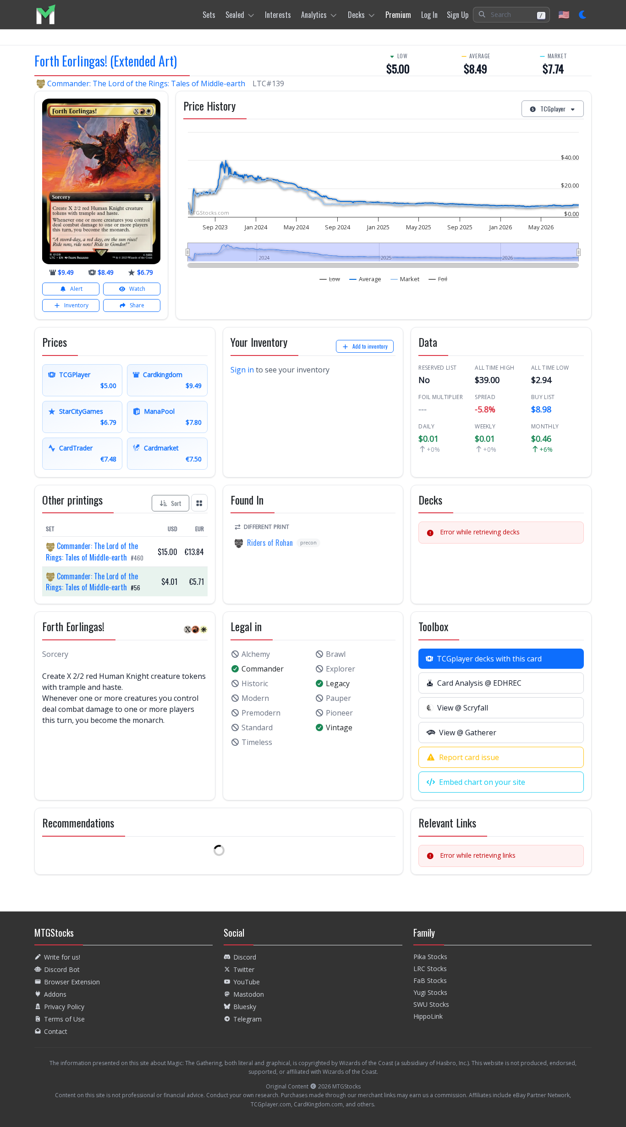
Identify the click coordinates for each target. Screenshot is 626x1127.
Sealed (234, 14)
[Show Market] (405, 279)
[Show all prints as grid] (199, 502)
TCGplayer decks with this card (489, 659)
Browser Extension (72, 981)
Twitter (243, 969)
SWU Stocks (431, 1004)
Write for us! (62, 957)
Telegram (247, 1019)
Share (137, 305)
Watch (137, 289)
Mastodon (248, 994)
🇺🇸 (564, 14)
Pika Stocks (430, 956)
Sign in (242, 370)
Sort (176, 503)
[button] (511, 14)
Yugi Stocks (430, 992)
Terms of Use (64, 1019)
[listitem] (45, 14)
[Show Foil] (438, 279)
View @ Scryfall (462, 708)
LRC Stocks (430, 968)
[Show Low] (330, 279)
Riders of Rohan (270, 542)
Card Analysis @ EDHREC (479, 683)
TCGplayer (553, 108)
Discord (244, 957)
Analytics (314, 14)
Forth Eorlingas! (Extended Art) (105, 60)
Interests (278, 14)
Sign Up (457, 14)
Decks (356, 14)
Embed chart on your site (482, 782)
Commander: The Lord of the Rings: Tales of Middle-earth (146, 83)
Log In (429, 14)
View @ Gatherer (467, 732)
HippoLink (428, 1016)
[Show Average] (365, 279)
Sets (209, 14)
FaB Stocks (430, 980)
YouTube (246, 981)
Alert (76, 289)
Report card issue (469, 757)
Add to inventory (370, 346)
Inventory (76, 305)
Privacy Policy (64, 1006)
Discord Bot (62, 969)
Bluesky (244, 1006)
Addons (55, 994)
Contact (55, 1031)
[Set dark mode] (583, 15)
